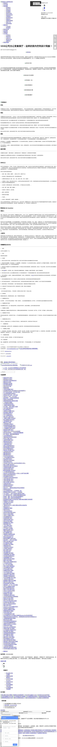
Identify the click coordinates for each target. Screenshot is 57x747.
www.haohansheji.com (12, 348)
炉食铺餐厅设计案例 (8, 553)
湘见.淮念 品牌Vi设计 (8, 416)
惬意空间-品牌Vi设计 (8, 582)
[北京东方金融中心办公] (31, 695)
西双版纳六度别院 (7, 383)
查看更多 (3, 661)
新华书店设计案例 (7, 619)
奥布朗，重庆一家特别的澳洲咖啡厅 (12, 498)
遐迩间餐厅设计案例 (8, 631)
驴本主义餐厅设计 (7, 438)
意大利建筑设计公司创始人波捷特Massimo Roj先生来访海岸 (18, 615)
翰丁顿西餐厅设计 (7, 532)
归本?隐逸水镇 (6, 551)
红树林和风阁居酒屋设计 (9, 632)
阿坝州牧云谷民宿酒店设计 (10, 380)
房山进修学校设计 (7, 458)
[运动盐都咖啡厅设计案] (7, 696)
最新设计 (5, 651)
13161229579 (8, 356)
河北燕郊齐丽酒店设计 (8, 556)
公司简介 (8, 35)
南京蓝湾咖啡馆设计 (8, 448)
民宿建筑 (8, 11)
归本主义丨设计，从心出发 (10, 396)
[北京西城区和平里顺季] (19, 696)
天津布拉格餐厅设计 (8, 389)
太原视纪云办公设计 (8, 502)
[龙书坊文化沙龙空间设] (43, 695)
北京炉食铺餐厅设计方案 (9, 577)
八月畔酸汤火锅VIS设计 (9, 428)
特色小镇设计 (19, 733)
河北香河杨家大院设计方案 (10, 648)
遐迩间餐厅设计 (7, 524)
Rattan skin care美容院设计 (9, 627)
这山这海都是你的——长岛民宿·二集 (12, 490)
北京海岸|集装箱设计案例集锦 (10, 596)
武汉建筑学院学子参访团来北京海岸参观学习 (14, 390)
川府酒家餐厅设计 (7, 421)
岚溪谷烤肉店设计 (7, 461)
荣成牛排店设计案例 (8, 598)
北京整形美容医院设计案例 (10, 644)
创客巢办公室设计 (7, 527)
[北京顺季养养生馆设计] (32, 696)
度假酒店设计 (20, 731)
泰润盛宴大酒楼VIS (8, 412)
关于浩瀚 (5, 4)
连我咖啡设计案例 (7, 508)
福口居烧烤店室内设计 (8, 419)
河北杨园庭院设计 (7, 516)
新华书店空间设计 (7, 486)
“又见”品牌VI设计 (7, 525)
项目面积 (21, 713)
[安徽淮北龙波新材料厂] (18, 695)
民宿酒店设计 (9, 17)
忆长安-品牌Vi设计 (8, 592)
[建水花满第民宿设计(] (19, 697)
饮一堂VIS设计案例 (8, 564)
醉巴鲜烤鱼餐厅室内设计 (9, 470)
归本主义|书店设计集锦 (9, 590)
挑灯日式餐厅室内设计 (8, 464)
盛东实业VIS (6, 506)
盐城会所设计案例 (7, 625)
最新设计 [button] (5, 25)
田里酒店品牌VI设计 (8, 429)
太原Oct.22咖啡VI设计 (8, 515)
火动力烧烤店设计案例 (8, 573)
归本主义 (8, 38)
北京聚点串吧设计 (7, 548)
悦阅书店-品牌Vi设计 (8, 599)
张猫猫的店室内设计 (8, 484)
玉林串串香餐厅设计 (8, 440)
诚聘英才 (8, 40)
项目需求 (44, 713)
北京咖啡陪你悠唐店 (8, 403)
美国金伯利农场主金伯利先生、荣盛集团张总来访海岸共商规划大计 (20, 616)
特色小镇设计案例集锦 (8, 566)
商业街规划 (9, 23)
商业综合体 (9, 13)
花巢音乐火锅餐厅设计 (8, 411)
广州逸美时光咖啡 (7, 402)
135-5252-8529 (8, 353)
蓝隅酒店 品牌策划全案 (9, 534)
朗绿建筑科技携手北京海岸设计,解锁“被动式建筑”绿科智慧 (17, 499)
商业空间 (8, 9)
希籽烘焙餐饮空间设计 (8, 447)
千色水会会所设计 (7, 511)
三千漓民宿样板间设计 (8, 471)
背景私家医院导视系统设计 (10, 621)
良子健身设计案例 (7, 542)
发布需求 (3, 710)
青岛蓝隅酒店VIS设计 (8, 638)
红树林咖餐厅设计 (7, 557)
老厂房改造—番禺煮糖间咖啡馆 (11, 434)
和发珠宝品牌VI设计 (8, 469)
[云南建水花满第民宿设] (43, 697)
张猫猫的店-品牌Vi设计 (9, 574)
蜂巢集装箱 (6, 387)
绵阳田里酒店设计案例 (8, 558)
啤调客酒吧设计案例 (8, 611)
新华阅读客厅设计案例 (8, 583)
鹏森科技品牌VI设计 (8, 529)
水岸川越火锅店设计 (8, 408)
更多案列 (8, 27)
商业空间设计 (12, 362)
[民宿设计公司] (4, 2)
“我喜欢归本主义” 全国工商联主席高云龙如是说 (15, 505)
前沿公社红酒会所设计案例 (10, 600)
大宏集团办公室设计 (8, 547)
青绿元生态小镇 (7, 386)
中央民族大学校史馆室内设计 (10, 477)
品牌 (4, 270)
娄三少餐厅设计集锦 (8, 635)
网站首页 (10, 1)
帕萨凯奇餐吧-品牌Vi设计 (9, 538)
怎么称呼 (3, 711)
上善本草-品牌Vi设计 (8, 579)
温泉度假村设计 (28, 731)
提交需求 (5, 30)
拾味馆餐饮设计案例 (8, 634)
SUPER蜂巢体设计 (7, 435)
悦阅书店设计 (6, 509)
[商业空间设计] (28, 52)
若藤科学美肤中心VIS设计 (9, 624)
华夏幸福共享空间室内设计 (10, 437)
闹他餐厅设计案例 (7, 593)
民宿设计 (5, 3)
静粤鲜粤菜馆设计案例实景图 (10, 400)
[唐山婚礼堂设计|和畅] (6, 695)
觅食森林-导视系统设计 (9, 576)
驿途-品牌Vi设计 (7, 605)
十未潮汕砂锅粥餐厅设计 (9, 427)
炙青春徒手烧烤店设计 (8, 608)
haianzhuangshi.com (8, 351)
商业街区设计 (9, 14)
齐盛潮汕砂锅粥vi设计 (8, 467)
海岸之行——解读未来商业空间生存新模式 (13, 487)
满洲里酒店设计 (7, 545)
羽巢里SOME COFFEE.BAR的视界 (11, 431)
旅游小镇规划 (26, 733)
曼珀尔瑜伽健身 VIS (8, 537)
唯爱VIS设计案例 (7, 560)
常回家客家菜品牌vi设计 (9, 425)
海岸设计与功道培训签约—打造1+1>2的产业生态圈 (16, 473)
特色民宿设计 (48, 730)
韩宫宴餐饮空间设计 (8, 476)
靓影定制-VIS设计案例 (8, 637)
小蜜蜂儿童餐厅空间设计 (9, 418)
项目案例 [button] (5, 6)
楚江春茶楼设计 (7, 409)
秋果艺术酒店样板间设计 (9, 474)
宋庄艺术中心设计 (7, 377)
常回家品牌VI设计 (7, 518)
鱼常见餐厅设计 (7, 503)
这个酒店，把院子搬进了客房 (10, 406)
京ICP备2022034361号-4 (28, 735)
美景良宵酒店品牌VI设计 (9, 512)
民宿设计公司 (41, 730)
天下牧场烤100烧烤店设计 (9, 629)
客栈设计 (8, 19)
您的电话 (25, 711)
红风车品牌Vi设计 (7, 612)
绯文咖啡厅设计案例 (8, 544)
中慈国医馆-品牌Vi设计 (9, 595)
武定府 (33, 731)
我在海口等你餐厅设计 (8, 450)
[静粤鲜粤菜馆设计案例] (44, 696)
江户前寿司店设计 (7, 563)
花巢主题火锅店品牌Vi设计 (10, 647)
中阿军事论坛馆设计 (8, 424)
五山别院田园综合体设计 (9, 393)
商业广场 (8, 22)
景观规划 (8, 16)
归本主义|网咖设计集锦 (9, 586)
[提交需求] (26, 365)
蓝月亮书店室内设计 (8, 455)
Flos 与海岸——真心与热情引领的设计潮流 (13, 493)
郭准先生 (8, 36)
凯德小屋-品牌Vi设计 (8, 541)
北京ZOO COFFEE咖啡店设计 (10, 606)
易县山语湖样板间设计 (8, 445)
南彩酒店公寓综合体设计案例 (10, 641)
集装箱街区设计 (39, 731)
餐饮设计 (45, 733)
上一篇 (14, 367)
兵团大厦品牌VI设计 (8, 479)
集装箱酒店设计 (51, 731)
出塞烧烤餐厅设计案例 (8, 554)
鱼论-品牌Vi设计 (7, 550)
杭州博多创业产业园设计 (9, 642)
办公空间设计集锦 (7, 571)
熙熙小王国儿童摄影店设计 (10, 561)
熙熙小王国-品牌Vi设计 (9, 589)
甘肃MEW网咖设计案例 (9, 609)
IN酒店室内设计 (7, 483)
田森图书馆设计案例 (8, 570)
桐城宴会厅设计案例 (8, 500)
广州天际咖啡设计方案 (8, 613)
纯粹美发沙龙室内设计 (8, 460)
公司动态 (8, 26)
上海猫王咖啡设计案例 (8, 405)
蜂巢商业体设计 (7, 489)
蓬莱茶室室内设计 (7, 441)
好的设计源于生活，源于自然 (10, 395)
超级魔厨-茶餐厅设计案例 (9, 580)
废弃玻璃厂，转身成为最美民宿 (11, 398)
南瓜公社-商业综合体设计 (9, 603)
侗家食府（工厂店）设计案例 (10, 584)
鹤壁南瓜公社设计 (7, 379)
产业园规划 (39, 733)
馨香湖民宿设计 (7, 453)
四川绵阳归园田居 (7, 384)
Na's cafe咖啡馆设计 (8, 415)
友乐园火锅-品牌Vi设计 (9, 602)
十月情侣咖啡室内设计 (8, 457)
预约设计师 (9, 39)
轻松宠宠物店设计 (7, 413)
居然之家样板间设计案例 (9, 640)
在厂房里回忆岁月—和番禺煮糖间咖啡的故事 (14, 495)
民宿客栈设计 (20, 730)
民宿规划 (8, 10)
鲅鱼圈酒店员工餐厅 (8, 522)
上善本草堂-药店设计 (8, 535)
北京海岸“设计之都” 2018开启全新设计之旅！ (14, 463)
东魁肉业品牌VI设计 (8, 519)
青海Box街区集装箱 (8, 399)
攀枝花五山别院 (7, 382)
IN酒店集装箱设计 (7, 442)
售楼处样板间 (9, 20)
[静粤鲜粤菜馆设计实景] (7, 697)
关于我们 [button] (5, 33)
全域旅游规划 (33, 733)
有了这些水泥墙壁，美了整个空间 (11, 392)
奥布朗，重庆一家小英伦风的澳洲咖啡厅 (13, 496)
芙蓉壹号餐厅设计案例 (8, 628)
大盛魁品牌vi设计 (7, 444)
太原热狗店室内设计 (8, 451)
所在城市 (48, 711)
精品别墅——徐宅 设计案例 (10, 540)
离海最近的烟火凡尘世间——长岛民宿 (12, 492)
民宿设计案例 (34, 730)
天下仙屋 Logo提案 (8, 528)
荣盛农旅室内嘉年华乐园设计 (10, 466)
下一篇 (14, 369)
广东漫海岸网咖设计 (8, 645)
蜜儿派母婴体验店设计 (8, 587)
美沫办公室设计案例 (8, 513)
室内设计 (6, 362)
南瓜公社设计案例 (7, 521)
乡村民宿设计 (27, 730)
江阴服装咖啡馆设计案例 (9, 618)
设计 (33, 275)
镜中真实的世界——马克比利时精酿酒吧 (13, 432)
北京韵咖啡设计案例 (8, 567)
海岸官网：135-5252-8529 (10, 705)
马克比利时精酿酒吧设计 (9, 622)
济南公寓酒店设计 (7, 531)
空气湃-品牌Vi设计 (8, 569)
